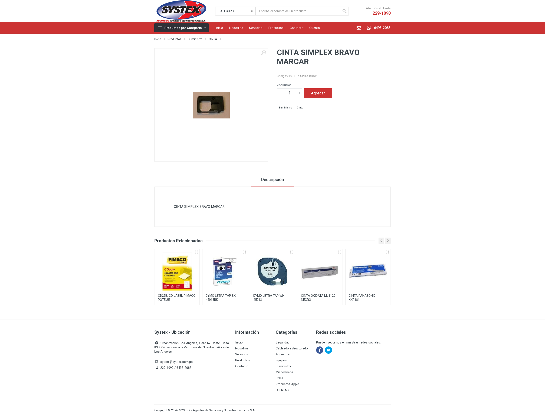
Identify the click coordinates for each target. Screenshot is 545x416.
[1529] (292, 252)
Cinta (300, 107)
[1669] (339, 252)
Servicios (241, 354)
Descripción (272, 179)
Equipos (281, 360)
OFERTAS (282, 390)
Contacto (241, 366)
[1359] (196, 252)
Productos (174, 39)
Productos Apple (287, 384)
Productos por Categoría (183, 28)
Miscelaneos (284, 372)
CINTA (213, 39)
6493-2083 (382, 28)
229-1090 (382, 13)
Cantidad (284, 84)
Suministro (195, 39)
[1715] (387, 252)
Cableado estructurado (292, 348)
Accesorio (283, 354)
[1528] (244, 252)
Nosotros (242, 348)
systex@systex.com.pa (176, 362)
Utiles (279, 378)
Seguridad (283, 342)
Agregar (318, 93)
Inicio (157, 39)
